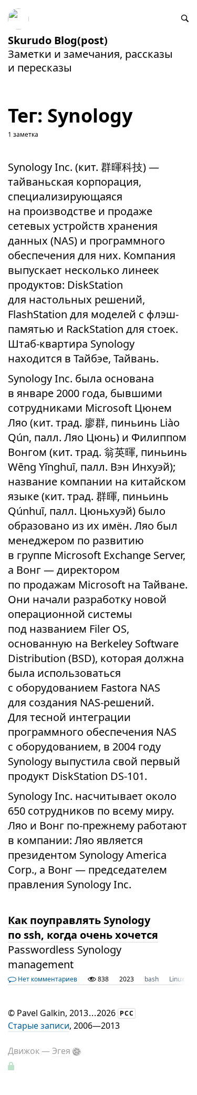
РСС (127, 1013)
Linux (176, 979)
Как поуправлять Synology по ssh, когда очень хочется (83, 927)
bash (151, 979)
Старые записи (38, 1025)
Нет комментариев (46, 979)
